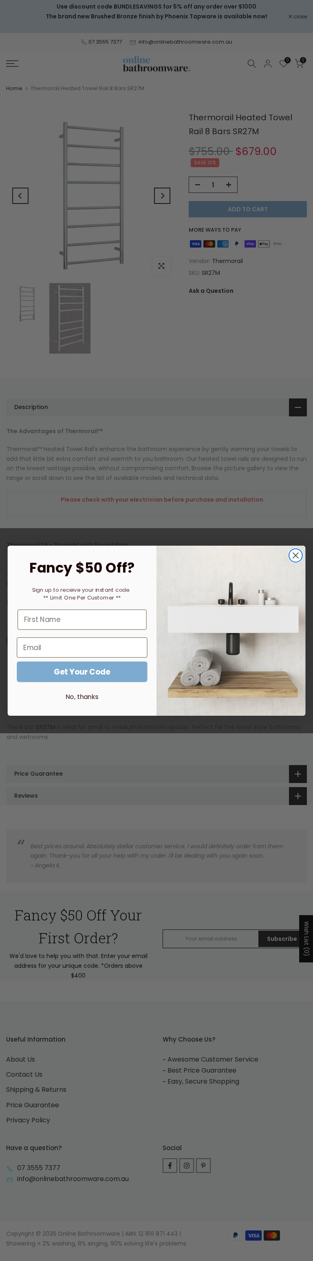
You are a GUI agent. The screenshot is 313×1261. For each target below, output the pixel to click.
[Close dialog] (295, 555)
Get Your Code (82, 671)
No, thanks (82, 696)
